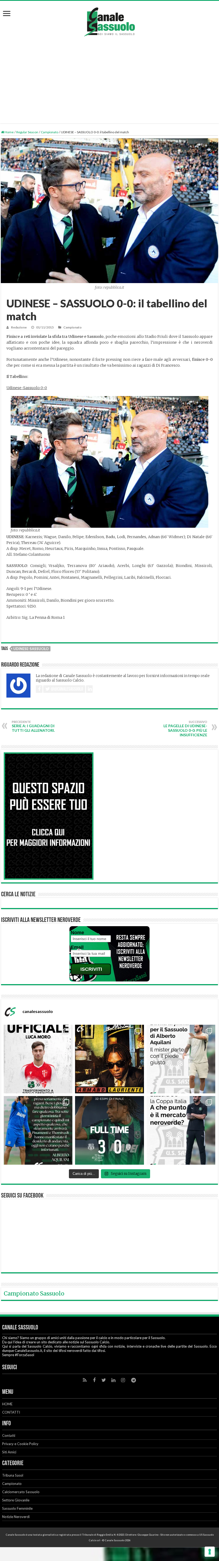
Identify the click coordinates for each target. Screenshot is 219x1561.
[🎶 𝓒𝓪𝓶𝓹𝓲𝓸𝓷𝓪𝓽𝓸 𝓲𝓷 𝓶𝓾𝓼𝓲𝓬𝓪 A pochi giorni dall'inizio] (109, 1059)
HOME (7, 1404)
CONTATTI (11, 1412)
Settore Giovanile (15, 1500)
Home (9, 132)
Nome (77, 932)
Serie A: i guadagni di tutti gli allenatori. (33, 726)
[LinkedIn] (113, 1380)
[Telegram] (133, 1380)
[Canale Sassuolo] (109, 20)
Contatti (8, 1435)
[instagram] (123, 1380)
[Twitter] (104, 1380)
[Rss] (84, 1380)
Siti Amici (9, 1452)
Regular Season (27, 132)
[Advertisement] (109, 76)
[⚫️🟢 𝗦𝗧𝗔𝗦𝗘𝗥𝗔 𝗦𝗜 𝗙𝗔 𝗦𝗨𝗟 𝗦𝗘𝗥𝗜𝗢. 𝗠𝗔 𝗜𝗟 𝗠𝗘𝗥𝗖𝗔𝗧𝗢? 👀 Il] (181, 1130)
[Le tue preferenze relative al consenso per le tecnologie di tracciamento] (210, 1552)
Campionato (49, 132)
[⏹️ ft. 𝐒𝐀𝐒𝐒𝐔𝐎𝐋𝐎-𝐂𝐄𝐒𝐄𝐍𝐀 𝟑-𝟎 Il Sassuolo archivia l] (109, 1130)
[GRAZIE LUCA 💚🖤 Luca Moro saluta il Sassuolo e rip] (38, 1059)
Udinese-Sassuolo (31, 649)
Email (77, 947)
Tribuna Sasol (12, 1475)
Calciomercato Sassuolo (21, 1492)
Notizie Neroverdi (16, 1517)
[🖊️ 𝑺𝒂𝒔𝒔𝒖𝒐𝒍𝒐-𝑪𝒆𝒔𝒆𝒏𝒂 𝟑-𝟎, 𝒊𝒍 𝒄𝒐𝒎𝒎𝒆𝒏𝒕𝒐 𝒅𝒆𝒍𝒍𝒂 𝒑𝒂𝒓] (181, 1059)
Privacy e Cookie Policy (20, 1444)
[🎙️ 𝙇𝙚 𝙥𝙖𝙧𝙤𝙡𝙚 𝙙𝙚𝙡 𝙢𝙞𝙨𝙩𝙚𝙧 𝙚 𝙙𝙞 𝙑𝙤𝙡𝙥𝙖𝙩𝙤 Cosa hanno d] (38, 1130)
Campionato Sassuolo (34, 1293)
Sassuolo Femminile (17, 1508)
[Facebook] (94, 1380)
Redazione (19, 327)
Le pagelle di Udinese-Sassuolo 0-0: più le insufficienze (185, 728)
